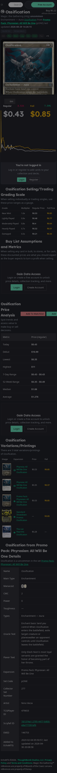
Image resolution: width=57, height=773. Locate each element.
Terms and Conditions (21, 763)
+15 (47, 36)
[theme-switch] (27, 4)
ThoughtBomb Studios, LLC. (31, 760)
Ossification (30, 19)
